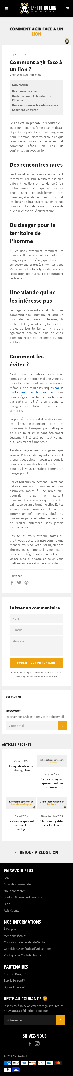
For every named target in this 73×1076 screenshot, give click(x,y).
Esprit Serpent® (14, 980)
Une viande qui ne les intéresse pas (35, 105)
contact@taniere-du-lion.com (24, 897)
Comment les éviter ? (26, 110)
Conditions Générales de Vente (24, 942)
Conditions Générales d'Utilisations (27, 948)
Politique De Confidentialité (22, 955)
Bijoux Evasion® (14, 987)
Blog (7, 904)
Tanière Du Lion (22, 1056)
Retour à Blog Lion (38, 852)
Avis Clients (11, 910)
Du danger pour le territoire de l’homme (32, 98)
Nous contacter (14, 891)
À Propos (10, 929)
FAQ (6, 878)
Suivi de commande (17, 884)
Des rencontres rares (25, 91)
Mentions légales (15, 936)
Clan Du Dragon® (15, 974)
